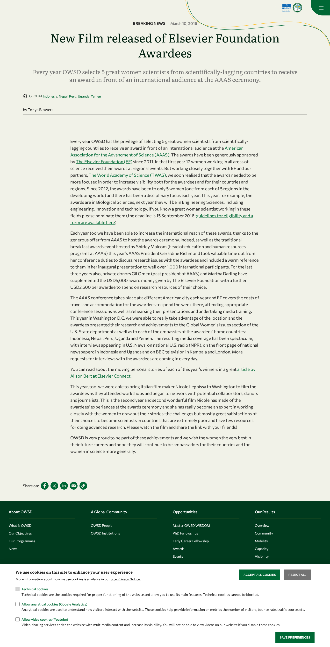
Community (264, 533)
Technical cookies (35, 589)
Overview (262, 525)
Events (178, 556)
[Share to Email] (74, 486)
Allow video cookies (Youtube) (45, 619)
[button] (83, 486)
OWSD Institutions (105, 533)
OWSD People (101, 525)
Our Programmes (22, 541)
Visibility (262, 556)
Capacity (261, 549)
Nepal (63, 96)
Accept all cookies (260, 575)
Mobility (261, 541)
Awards (178, 549)
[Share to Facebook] (45, 486)
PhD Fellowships (185, 533)
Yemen (96, 96)
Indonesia (50, 96)
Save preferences (295, 637)
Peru (72, 96)
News (13, 549)
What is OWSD (20, 525)
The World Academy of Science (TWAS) (127, 175)
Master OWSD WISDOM (191, 525)
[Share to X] (54, 486)
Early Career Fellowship (191, 541)
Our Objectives (20, 533)
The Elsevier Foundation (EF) (104, 161)
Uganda (83, 96)
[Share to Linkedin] (64, 486)
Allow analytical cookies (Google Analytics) (54, 604)
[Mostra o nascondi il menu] (320, 7)
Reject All (297, 575)
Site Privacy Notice (125, 579)
